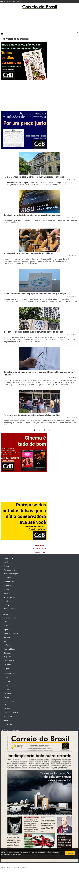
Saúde (5, 705)
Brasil (5, 562)
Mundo (6, 697)
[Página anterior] (34, 430)
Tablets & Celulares (10, 712)
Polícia (6, 601)
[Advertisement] (39, 21)
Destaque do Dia (9, 570)
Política (6, 605)
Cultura (6, 566)
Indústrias (7, 645)
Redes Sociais (8, 701)
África (5, 614)
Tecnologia (7, 716)
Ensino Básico (8, 581)
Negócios (7, 657)
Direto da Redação (10, 574)
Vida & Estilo (8, 724)
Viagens (6, 668)
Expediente (39, 545)
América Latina (9, 673)
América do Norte (10, 618)
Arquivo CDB (8, 558)
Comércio (7, 685)
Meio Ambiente (9, 649)
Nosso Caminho (39, 549)
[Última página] (49, 430)
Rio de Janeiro (8, 661)
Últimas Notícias (9, 609)
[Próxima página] (44, 430)
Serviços (6, 709)
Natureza (7, 653)
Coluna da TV (8, 681)
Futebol (6, 641)
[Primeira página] (29, 430)
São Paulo (7, 664)
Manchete (7, 693)
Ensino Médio (8, 585)
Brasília (6, 677)
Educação (7, 578)
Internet (6, 689)
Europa (6, 589)
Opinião (6, 593)
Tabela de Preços (39, 552)
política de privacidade (13, 854)
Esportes (6, 629)
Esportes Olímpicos (11, 633)
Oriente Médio (9, 597)
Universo (6, 720)
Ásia (5, 622)
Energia (6, 626)
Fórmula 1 (7, 637)
